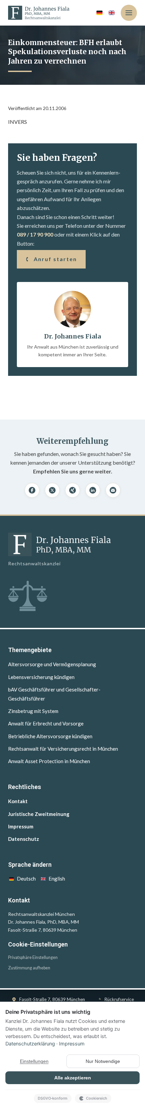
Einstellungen (34, 1061)
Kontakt (18, 801)
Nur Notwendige (103, 1061)
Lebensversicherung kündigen (41, 677)
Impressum (20, 826)
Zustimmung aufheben (29, 967)
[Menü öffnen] (129, 13)
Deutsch (26, 879)
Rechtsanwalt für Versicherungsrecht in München (63, 749)
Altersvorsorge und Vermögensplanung (52, 664)
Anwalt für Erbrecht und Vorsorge (46, 723)
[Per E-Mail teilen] (113, 490)
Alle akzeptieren (72, 1077)
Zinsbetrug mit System (33, 711)
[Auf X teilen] (52, 490)
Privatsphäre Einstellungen (33, 957)
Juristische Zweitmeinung (38, 814)
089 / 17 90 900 (35, 234)
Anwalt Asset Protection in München (49, 761)
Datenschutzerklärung (30, 1044)
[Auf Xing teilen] (72, 490)
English (57, 879)
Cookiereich (96, 1098)
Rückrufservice (119, 999)
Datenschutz (23, 839)
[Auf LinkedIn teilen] (92, 490)
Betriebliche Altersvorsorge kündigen (50, 736)
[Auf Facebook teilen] (32, 490)
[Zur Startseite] (38, 13)
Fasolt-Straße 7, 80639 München (52, 999)
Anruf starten (55, 259)
